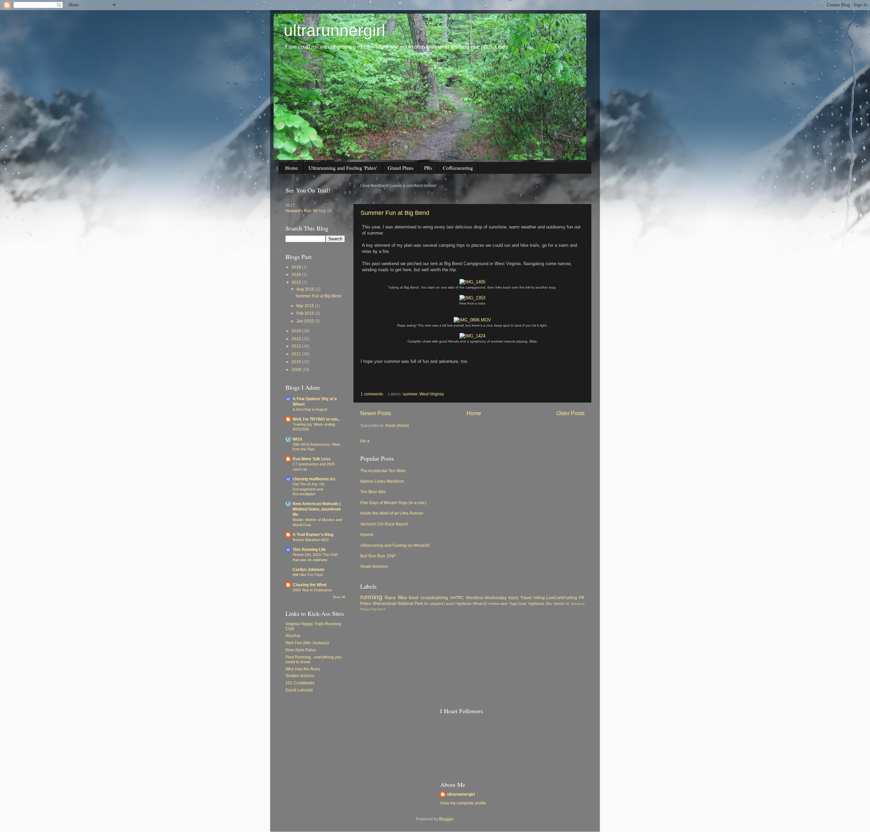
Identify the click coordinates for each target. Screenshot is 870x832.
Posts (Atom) (397, 425)
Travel (526, 597)
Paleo (365, 603)
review (493, 604)
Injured (366, 534)
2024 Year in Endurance (312, 590)
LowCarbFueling (561, 597)
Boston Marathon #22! (311, 540)
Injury (513, 597)
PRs (428, 167)
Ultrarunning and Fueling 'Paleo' (343, 167)
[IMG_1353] (472, 297)
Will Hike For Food (308, 575)
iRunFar (292, 635)
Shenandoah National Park (397, 603)
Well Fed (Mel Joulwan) (307, 643)
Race (390, 597)
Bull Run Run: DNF (378, 556)
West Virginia (431, 394)
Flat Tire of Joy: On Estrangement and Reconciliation (309, 489)
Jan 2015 (305, 321)
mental (558, 604)
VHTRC (457, 597)
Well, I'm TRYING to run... (316, 419)
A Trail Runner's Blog (313, 534)
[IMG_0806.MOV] (472, 319)
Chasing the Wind (309, 585)
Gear (522, 604)
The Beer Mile (373, 491)
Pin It (364, 441)
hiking (539, 597)
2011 (297, 354)
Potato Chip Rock (372, 609)
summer (410, 394)
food (413, 597)
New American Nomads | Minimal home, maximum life (317, 509)
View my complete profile (463, 803)
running (371, 596)
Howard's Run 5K (301, 210)
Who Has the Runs (302, 669)
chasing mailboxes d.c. (315, 479)
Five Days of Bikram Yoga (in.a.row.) (393, 502)
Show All (339, 597)
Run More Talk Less (312, 459)
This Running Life (309, 549)
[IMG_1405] (472, 281)
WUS (297, 439)
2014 (297, 331)
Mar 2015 (305, 305)
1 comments (372, 394)
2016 (297, 274)
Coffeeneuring (458, 167)
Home (291, 167)
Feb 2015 (305, 313)
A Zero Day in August (310, 409)
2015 (297, 282)
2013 (297, 338)
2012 (297, 346)
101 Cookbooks (300, 683)
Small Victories (374, 566)
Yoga (513, 604)
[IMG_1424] (472, 335)
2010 (297, 361)
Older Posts (570, 413)
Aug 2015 (305, 289)
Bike (402, 597)
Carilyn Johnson (308, 569)
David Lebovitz (299, 690)
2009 (297, 369)
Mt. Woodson (575, 604)
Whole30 (480, 604)
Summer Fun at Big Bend (395, 212)
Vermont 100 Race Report (384, 524)
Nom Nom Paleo (300, 650)
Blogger (446, 819)
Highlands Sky (540, 604)
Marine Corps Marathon (382, 481)
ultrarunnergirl (334, 30)
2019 (297, 267)
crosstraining (434, 597)
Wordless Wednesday (486, 597)
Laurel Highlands (458, 604)
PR (582, 597)
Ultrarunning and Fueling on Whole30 (395, 545)
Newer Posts (375, 413)
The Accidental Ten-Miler (383, 470)
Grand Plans (401, 167)
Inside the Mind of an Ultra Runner (391, 513)
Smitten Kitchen (299, 675)
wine (504, 604)
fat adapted (433, 604)
